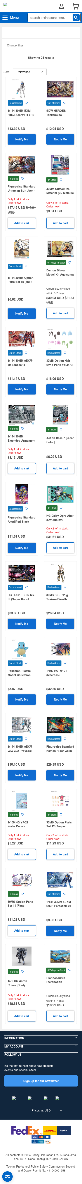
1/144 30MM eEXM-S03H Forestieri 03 (59, 904)
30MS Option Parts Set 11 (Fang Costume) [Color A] (20, 905)
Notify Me (21, 139)
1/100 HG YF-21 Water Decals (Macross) (18, 826)
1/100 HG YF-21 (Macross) (56, 673)
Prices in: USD (41, 1110)
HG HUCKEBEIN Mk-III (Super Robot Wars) (21, 599)
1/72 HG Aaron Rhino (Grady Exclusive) (17, 985)
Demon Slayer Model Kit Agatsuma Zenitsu (60, 274)
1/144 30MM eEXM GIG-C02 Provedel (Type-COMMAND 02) (21, 750)
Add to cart (21, 223)
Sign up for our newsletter (41, 1081)
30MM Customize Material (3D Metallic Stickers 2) (60, 193)
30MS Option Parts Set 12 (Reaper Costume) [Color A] (59, 826)
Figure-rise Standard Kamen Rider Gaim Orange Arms (60, 750)
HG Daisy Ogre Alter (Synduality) (59, 517)
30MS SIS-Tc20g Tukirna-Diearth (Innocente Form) (58, 599)
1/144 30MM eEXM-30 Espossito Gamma (20, 364)
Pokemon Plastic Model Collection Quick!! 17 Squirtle (20, 675)
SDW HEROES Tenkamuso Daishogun (56, 114)
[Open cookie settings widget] (7, 1176)
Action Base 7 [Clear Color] (60, 440)
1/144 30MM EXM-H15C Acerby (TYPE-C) (21, 114)
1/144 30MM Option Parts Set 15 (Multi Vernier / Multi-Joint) (21, 282)
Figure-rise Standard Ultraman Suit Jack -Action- (21, 190)
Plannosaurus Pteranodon (55, 980)
